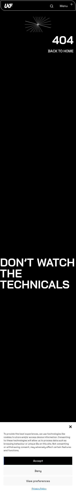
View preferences (38, 481)
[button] (70, 427)
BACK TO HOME (60, 51)
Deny (38, 471)
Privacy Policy (39, 488)
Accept (38, 461)
